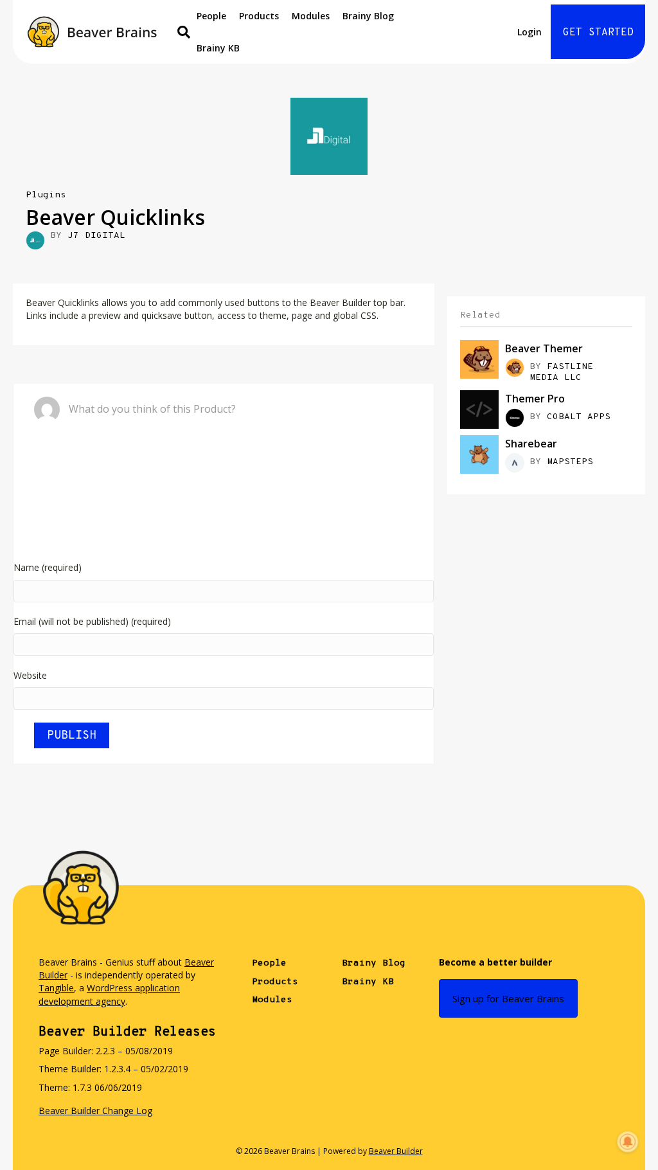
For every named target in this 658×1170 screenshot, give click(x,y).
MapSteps (570, 461)
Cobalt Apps (578, 416)
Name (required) (47, 567)
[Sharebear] (479, 453)
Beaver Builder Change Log (95, 1110)
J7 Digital (96, 235)
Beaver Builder (396, 1151)
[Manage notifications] (628, 1141)
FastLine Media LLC (561, 372)
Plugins (46, 195)
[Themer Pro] (479, 408)
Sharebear (531, 444)
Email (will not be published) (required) (92, 621)
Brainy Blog (368, 16)
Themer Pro (535, 399)
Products (259, 16)
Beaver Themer (544, 348)
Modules (311, 16)
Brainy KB (218, 48)
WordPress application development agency (109, 994)
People (211, 16)
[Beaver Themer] (479, 358)
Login (529, 32)
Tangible (56, 988)
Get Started (598, 32)
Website (30, 675)
